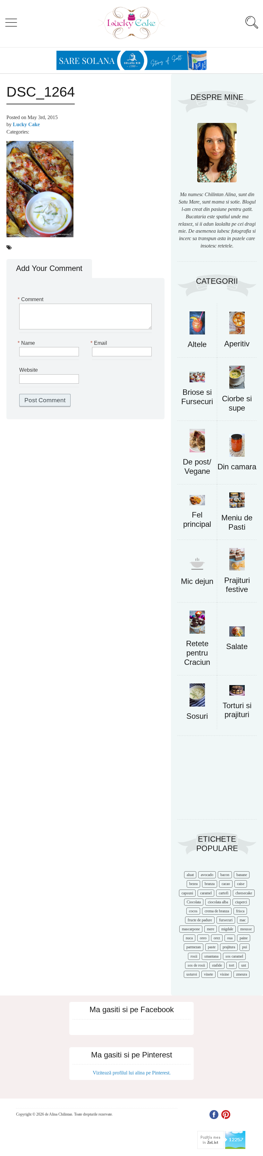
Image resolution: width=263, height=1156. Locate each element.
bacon (224, 875)
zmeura (241, 974)
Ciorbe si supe (237, 403)
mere (210, 929)
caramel (206, 893)
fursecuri (226, 920)
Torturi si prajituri (237, 710)
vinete (208, 974)
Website (28, 370)
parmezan (193, 947)
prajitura (229, 947)
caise (240, 884)
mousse (246, 929)
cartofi (223, 893)
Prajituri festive (237, 585)
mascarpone (191, 929)
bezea (193, 884)
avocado (207, 875)
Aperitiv (237, 343)
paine (244, 938)
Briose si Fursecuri (197, 397)
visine (224, 974)
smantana (211, 956)
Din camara (236, 466)
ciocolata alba (218, 902)
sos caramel (234, 956)
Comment (31, 299)
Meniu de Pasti (236, 522)
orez (217, 938)
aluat (190, 875)
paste (212, 947)
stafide (217, 965)
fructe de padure (200, 920)
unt (243, 965)
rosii (194, 956)
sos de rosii (196, 965)
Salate (237, 646)
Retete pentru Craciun (197, 652)
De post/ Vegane (197, 466)
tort (231, 965)
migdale (227, 929)
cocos (193, 911)
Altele (197, 344)
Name (27, 343)
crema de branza (217, 911)
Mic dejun (197, 581)
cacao (226, 884)
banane (241, 875)
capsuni (187, 893)
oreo (203, 938)
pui (244, 947)
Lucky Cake (26, 124)
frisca (240, 911)
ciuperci (241, 902)
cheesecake (243, 893)
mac (243, 920)
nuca (189, 938)
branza (210, 884)
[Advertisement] (217, 781)
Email (99, 343)
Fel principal (197, 519)
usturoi (191, 974)
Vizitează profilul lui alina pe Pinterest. (132, 1072)
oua (230, 938)
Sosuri (197, 716)
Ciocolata (194, 902)
